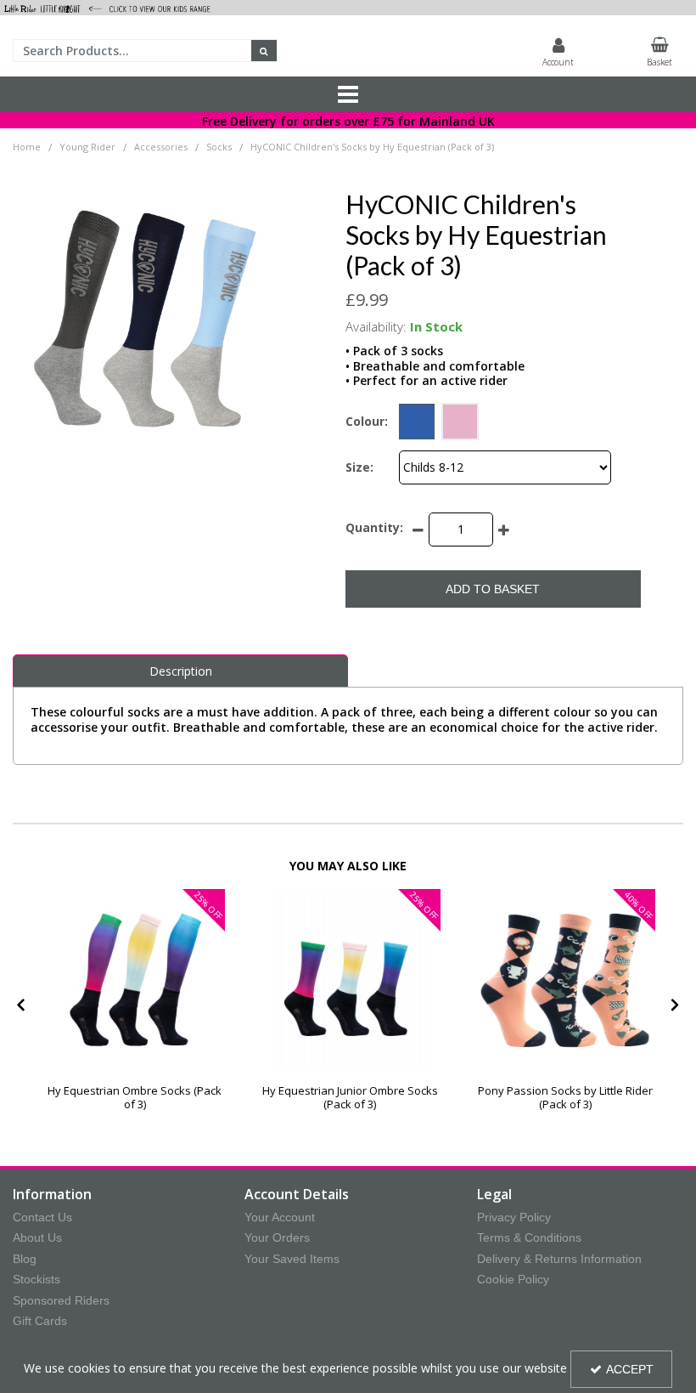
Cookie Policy (513, 1279)
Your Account (279, 1217)
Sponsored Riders (61, 1300)
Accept (630, 1369)
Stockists (36, 1279)
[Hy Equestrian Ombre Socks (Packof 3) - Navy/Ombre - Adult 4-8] (134, 979)
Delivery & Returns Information (559, 1259)
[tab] (180, 671)
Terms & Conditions (529, 1237)
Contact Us (42, 1217)
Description (180, 671)
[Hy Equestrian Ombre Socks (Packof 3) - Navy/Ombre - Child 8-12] (350, 979)
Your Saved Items (292, 1259)
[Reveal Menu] (348, 94)
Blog (24, 1259)
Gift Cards (40, 1321)
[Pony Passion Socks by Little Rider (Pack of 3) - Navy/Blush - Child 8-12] (564, 979)
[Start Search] (264, 50)
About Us (37, 1237)
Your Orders (277, 1237)
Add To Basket (493, 589)
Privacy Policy (514, 1217)
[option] (134, 1007)
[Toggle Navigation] (348, 94)
